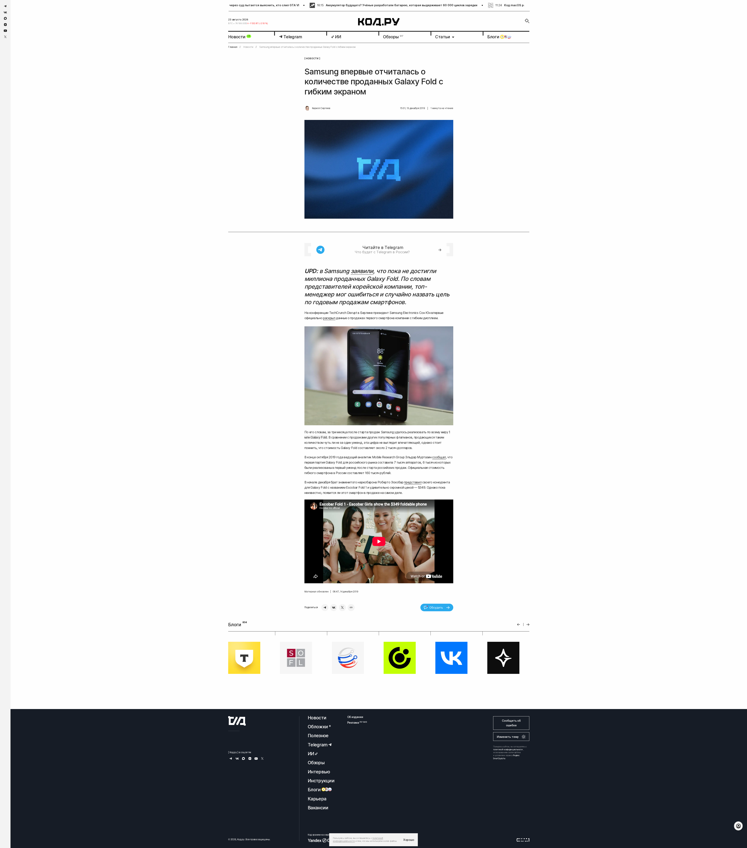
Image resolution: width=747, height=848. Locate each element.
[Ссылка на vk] (5, 12)
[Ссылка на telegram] (5, 6)
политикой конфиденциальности (508, 749)
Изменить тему (508, 736)
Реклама (355, 722)
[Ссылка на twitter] (5, 36)
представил (413, 482)
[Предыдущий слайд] (518, 624)
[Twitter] (342, 607)
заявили (362, 270)
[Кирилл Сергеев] (307, 108)
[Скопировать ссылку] (351, 607)
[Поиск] (527, 21)
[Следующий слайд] (528, 624)
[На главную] (379, 22)
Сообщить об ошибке (511, 723)
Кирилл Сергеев (321, 108)
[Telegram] (324, 607)
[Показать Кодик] (738, 826)
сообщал (439, 457)
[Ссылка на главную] (237, 721)
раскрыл (329, 318)
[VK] (333, 607)
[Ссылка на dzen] (5, 24)
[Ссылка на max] (5, 18)
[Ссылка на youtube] (5, 30)
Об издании (355, 717)
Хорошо (408, 839)
